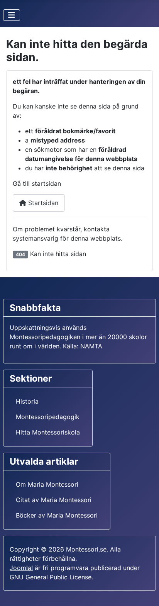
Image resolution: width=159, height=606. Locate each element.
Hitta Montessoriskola (48, 432)
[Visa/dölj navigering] (11, 15)
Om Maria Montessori (47, 484)
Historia (27, 401)
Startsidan (42, 203)
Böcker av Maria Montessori (57, 515)
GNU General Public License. (51, 577)
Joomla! (21, 568)
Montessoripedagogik (48, 417)
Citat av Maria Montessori (53, 500)
